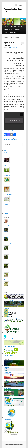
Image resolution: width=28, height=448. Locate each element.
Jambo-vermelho (8, 244)
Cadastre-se (6, 150)
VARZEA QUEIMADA (9, 194)
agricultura (20, 138)
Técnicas (20, 26)
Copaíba (6, 289)
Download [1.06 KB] (8, 131)
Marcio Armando (8, 280)
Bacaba (5, 165)
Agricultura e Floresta (9, 43)
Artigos (11, 138)
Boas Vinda (6, 26)
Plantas (5, 32)
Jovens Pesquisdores (9, 437)
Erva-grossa (7, 175)
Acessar (6, 152)
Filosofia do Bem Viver (9, 300)
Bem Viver (13, 26)
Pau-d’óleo (6, 262)
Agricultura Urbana (8, 29)
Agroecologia (7, 185)
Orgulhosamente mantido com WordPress (14, 444)
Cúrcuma (6, 204)
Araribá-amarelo (8, 271)
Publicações (17, 29)
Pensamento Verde (8, 355)
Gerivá (5, 235)
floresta (5, 139)
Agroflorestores (13, 32)
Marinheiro (6, 253)
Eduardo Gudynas (8, 226)
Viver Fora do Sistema (9, 346)
